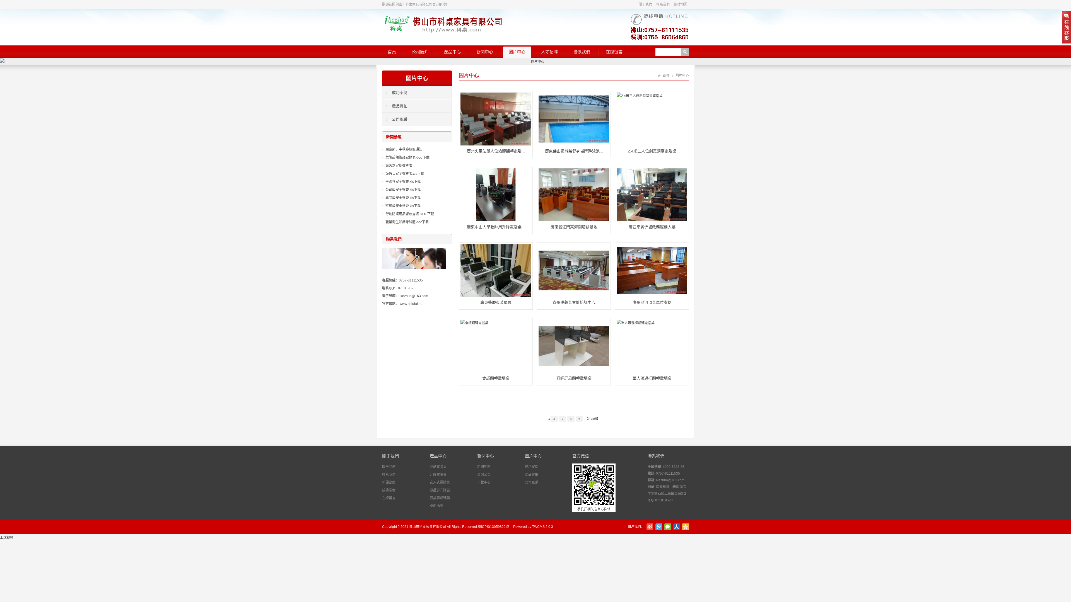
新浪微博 (650, 526)
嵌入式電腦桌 (440, 482)
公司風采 (399, 119)
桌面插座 (436, 506)
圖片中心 (517, 51)
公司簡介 (420, 51)
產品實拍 (399, 106)
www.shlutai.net (411, 304)
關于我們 (645, 4)
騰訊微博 (658, 526)
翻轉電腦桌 (438, 467)
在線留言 (614, 51)
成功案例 (399, 92)
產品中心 (452, 51)
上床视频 (6, 538)
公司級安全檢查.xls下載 (403, 190)
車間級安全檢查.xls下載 (403, 198)
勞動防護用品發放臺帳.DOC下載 (409, 214)
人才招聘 (549, 51)
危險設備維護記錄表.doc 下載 (407, 157)
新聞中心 (484, 51)
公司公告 (484, 475)
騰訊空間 (685, 526)
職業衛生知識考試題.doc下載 (407, 222)
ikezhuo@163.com (414, 296)
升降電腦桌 (438, 475)
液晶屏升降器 (440, 490)
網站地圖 (680, 4)
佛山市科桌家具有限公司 (427, 527)
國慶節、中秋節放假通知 (403, 149)
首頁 (392, 51)
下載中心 (484, 482)
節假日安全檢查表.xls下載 (404, 174)
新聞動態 (388, 482)
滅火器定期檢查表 (398, 166)
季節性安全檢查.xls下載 (403, 182)
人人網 (676, 526)
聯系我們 (663, 4)
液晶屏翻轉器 (440, 498)
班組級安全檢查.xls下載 (403, 206)
